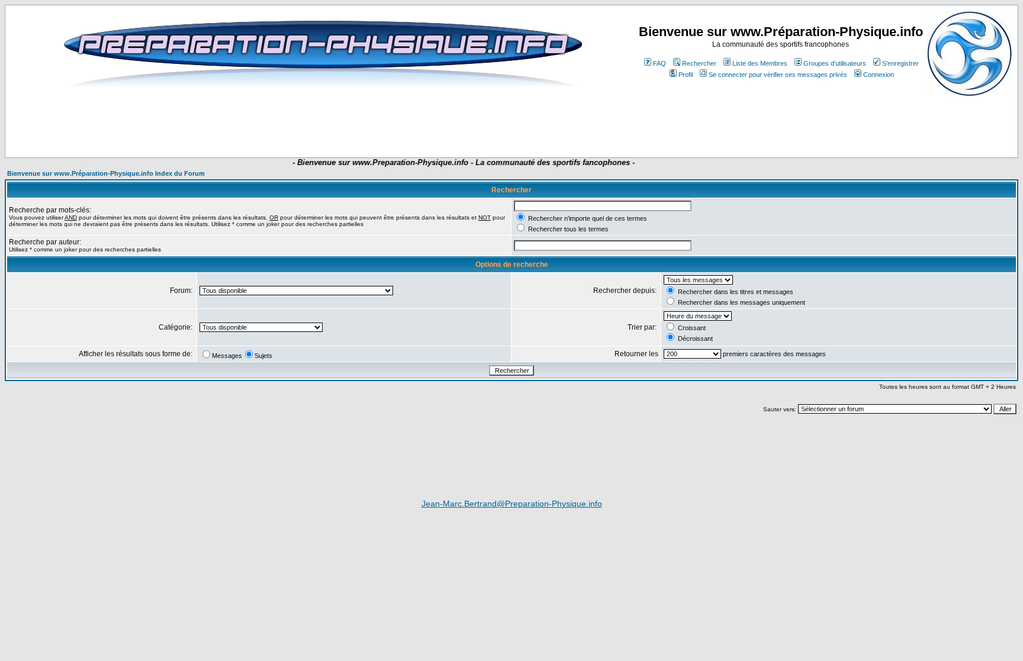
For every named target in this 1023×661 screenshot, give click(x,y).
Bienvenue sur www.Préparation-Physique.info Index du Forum (106, 173)
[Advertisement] (294, 122)
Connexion (878, 74)
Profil (685, 74)
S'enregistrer (900, 63)
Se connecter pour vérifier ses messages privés (778, 74)
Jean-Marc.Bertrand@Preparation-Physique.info (512, 503)
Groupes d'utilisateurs (834, 63)
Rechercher (699, 63)
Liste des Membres (759, 63)
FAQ (659, 63)
